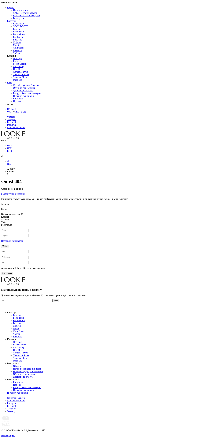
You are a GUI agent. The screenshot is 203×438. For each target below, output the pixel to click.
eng (14, 109)
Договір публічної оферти (26, 85)
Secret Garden (19, 64)
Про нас (17, 101)
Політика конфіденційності (27, 368)
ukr (8, 161)
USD (16, 111)
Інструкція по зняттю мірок (27, 93)
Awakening (18, 66)
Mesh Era (17, 80)
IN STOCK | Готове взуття (26, 15)
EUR (23, 111)
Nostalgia (17, 58)
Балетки (17, 29)
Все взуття (18, 18)
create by (8, 435)
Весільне (17, 39)
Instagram (11, 125)
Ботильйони (19, 34)
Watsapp (11, 116)
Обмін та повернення (24, 88)
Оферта (17, 366)
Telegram (11, 119)
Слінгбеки (18, 47)
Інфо (9, 82)
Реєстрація (7, 273)
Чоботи (17, 53)
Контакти (18, 98)
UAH (9, 111)
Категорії (11, 21)
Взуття (10, 7)
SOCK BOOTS (20, 26)
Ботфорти (18, 37)
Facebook (11, 122)
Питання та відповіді (23, 96)
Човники (17, 50)
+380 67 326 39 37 (16, 127)
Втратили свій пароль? (12, 241)
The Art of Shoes (21, 74)
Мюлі (16, 45)
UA (9, 109)
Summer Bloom (20, 77)
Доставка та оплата (23, 90)
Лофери (17, 42)
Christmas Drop (20, 72)
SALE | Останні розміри (25, 13)
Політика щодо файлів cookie (28, 371)
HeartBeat (18, 69)
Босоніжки (18, 31)
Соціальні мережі (16, 398)
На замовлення (20, 10)
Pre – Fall (17, 61)
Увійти (5, 246)
